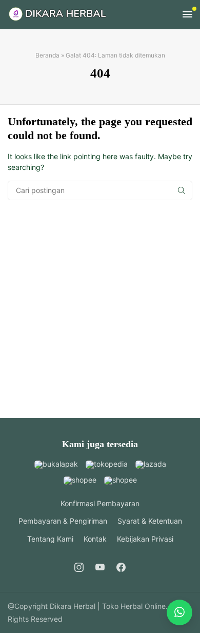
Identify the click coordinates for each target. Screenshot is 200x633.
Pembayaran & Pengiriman (62, 520)
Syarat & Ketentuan (149, 520)
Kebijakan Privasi (145, 538)
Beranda (47, 55)
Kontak (95, 538)
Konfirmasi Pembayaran (100, 503)
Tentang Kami (50, 538)
